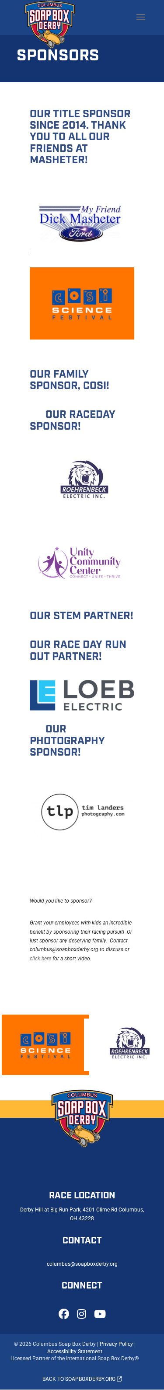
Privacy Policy (116, 1344)
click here (40, 959)
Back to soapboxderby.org (79, 1379)
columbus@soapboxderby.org (82, 1264)
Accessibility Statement (74, 1351)
